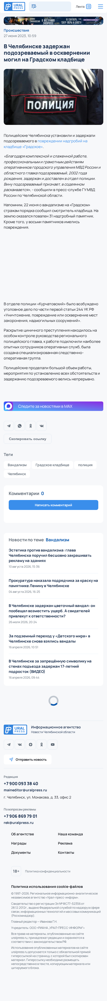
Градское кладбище (52, 464)
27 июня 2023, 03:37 (20, 708)
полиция (85, 464)
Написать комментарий (53, 505)
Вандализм (17, 464)
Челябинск (17, 473)
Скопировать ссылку (27, 439)
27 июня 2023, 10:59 (20, 35)
